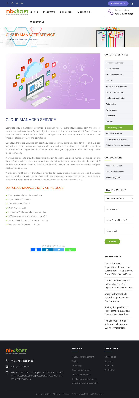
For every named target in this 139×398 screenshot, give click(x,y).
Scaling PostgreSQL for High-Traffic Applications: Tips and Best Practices (117, 311)
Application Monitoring (115, 98)
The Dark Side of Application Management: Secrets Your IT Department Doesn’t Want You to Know (119, 269)
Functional (110, 116)
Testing (75, 361)
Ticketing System (113, 178)
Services (108, 361)
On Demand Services (114, 75)
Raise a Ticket (119, 3)
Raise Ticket (110, 357)
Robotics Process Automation (118, 145)
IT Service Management (83, 357)
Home (9, 39)
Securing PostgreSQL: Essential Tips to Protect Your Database (117, 297)
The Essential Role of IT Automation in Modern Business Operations (116, 324)
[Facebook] (36, 249)
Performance (111, 110)
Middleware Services (114, 133)
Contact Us (110, 370)
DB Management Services (116, 139)
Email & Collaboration (115, 172)
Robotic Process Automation (85, 383)
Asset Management (114, 166)
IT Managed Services (114, 63)
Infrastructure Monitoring (116, 86)
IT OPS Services (112, 69)
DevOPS (109, 81)
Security (109, 122)
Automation (111, 104)
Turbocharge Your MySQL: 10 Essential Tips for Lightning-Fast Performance (119, 284)
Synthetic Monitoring (114, 92)
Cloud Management (114, 128)
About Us (109, 365)
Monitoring (77, 365)
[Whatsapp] (70, 249)
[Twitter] (58, 249)
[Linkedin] (47, 249)
